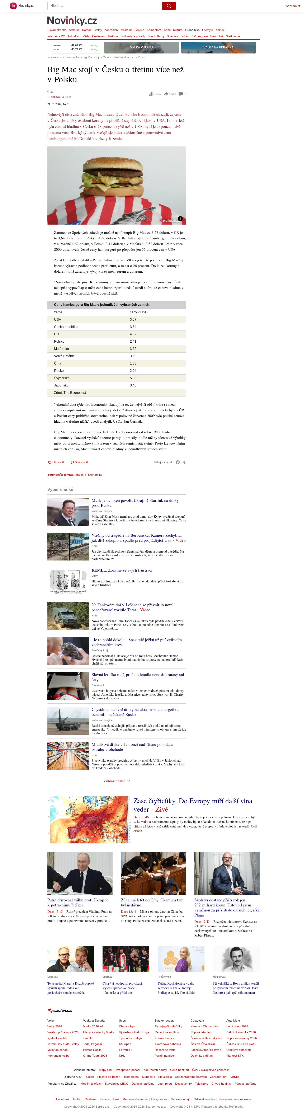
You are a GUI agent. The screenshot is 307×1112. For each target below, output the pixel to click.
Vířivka (234, 1076)
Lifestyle (207, 30)
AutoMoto (73, 36)
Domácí (87, 30)
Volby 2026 (54, 1026)
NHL (122, 1055)
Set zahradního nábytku (191, 1076)
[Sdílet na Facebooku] (178, 462)
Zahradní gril (218, 1076)
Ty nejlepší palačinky (168, 1026)
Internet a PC (56, 36)
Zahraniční (111, 30)
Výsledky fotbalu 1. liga (134, 1032)
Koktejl (220, 30)
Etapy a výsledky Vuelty (98, 1032)
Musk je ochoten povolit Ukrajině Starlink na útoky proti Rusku (135, 502)
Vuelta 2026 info (93, 1026)
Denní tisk (216, 36)
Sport (151, 36)
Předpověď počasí (128, 1069)
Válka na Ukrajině (132, 30)
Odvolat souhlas (204, 1099)
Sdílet (172, 94)
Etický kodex (159, 1099)
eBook (157, 94)
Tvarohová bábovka (168, 1044)
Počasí (184, 36)
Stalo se (74, 30)
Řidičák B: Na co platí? (241, 1044)
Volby (98, 30)
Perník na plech (165, 1055)
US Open (125, 1044)
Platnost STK (235, 1055)
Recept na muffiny (167, 1032)
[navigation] (5, 6)
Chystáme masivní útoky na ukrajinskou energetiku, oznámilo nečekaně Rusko (136, 712)
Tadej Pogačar (92, 1044)
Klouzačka (165, 1076)
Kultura (178, 30)
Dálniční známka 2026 (241, 1032)
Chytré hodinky (221, 1083)
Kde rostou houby (155, 1069)
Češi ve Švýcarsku (203, 1044)
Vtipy (95, 575)
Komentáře (154, 30)
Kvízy (160, 36)
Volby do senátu (58, 1049)
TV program (200, 36)
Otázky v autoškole (238, 1049)
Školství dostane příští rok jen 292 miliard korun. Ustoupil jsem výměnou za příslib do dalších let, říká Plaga (227, 907)
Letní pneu (165, 1083)
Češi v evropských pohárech (211, 1069)
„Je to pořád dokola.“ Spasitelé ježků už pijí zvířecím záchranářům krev (137, 642)
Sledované (233, 36)
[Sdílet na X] (184, 462)
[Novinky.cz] (72, 21)
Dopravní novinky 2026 (241, 1038)
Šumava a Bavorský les (206, 1038)
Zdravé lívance (164, 1038)
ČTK (50, 92)
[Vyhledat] (169, 6)
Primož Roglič (92, 1049)
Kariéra (104, 1099)
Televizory (201, 1083)
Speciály (172, 36)
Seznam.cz (293, 6)
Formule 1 (126, 1049)
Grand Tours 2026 (95, 1055)
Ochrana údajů (180, 1099)
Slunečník (148, 1076)
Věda (86, 36)
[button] (116, 185)
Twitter (77, 1099)
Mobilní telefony (91, 1083)
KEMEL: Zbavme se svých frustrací (122, 570)
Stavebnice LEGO (116, 1083)
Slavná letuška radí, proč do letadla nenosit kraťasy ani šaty (138, 677)
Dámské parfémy (143, 1083)
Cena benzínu (179, 1069)
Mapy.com (106, 1069)
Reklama (90, 1099)
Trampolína (131, 1076)
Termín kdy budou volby (63, 1044)
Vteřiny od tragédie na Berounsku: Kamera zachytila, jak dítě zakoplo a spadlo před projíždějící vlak (137, 537)
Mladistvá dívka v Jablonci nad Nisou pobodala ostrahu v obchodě (132, 746)
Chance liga (127, 1026)
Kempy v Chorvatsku (204, 1026)
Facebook (62, 1099)
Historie (113, 36)
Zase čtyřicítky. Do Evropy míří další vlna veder (192, 805)
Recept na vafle (165, 1049)
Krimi (167, 30)
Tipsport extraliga (130, 1038)
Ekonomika (192, 30)
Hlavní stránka (56, 30)
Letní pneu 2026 (237, 1026)
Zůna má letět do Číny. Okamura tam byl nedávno (152, 902)
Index (80, 474)
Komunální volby (58, 1055)
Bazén (90, 1076)
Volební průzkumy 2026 (63, 1032)
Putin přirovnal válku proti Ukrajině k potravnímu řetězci (77, 902)
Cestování (98, 36)
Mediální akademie (135, 1099)
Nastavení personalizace (234, 1099)
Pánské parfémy (245, 1083)
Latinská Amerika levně (206, 1049)
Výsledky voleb (57, 1038)
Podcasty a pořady (133, 36)
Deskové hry (183, 1083)
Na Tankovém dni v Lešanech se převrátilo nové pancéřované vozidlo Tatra (132, 607)
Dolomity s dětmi (202, 1055)
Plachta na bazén (108, 1076)
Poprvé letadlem (201, 1032)
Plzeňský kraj (100, 650)
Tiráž (116, 1099)
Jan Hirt (88, 1038)
